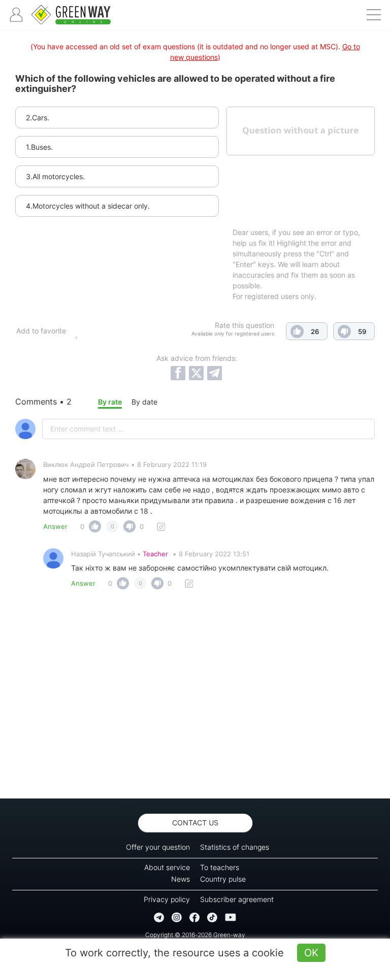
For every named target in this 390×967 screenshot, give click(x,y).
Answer (55, 526)
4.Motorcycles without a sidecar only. (88, 206)
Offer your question (158, 847)
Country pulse (223, 879)
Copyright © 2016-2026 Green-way (195, 935)
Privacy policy (167, 899)
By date (144, 401)
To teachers (219, 867)
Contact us (195, 822)
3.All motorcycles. (55, 176)
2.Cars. (37, 117)
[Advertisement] (195, 697)
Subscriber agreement (237, 899)
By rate (110, 401)
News (180, 879)
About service (167, 867)
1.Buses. (39, 147)
